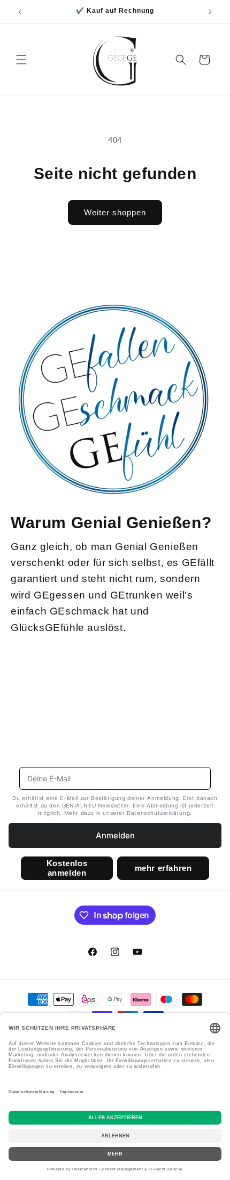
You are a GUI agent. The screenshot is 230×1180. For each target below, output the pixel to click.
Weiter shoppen (115, 212)
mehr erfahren (163, 867)
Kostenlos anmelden (67, 868)
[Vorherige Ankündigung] (20, 11)
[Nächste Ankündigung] (210, 11)
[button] (21, 59)
